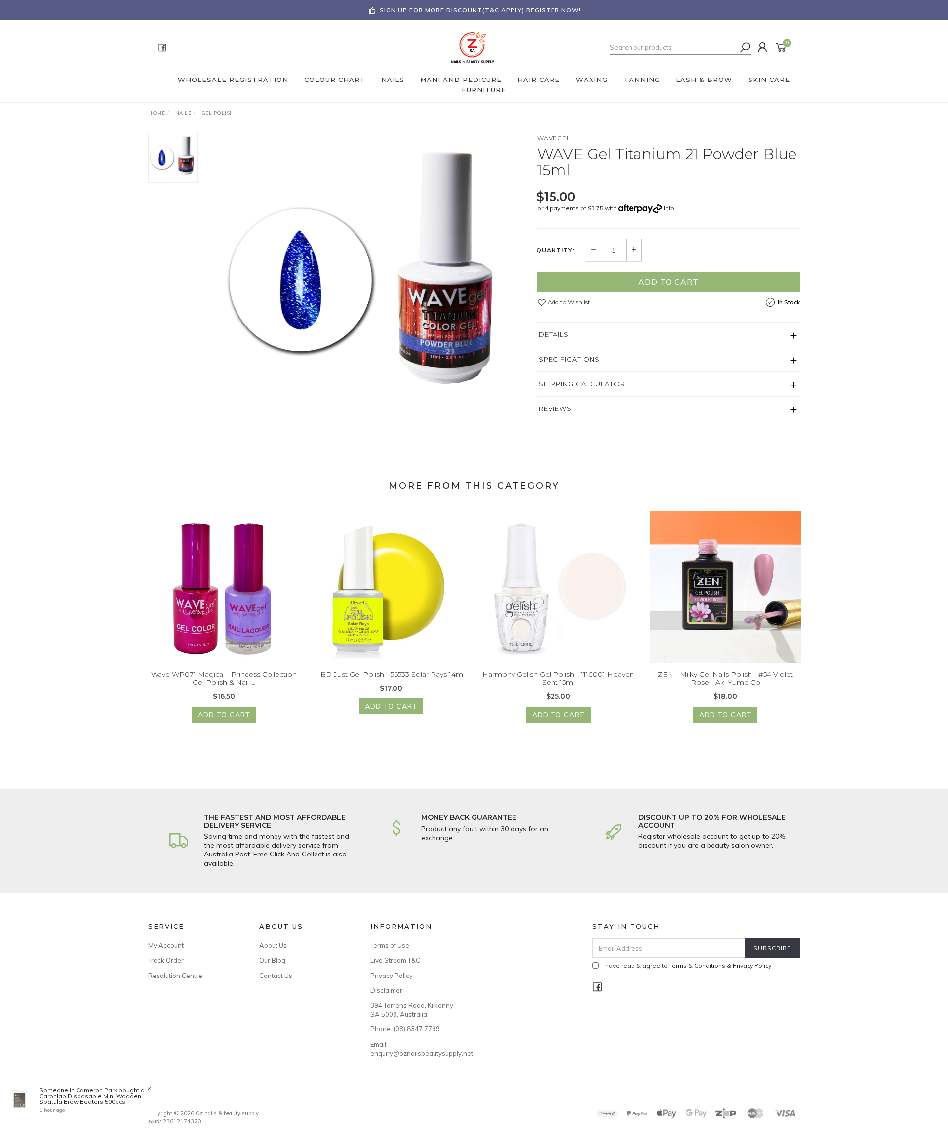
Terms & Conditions (697, 965)
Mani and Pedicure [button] (461, 79)
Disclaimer (386, 990)
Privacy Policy (391, 975)
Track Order (166, 960)
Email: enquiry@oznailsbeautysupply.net (414, 1048)
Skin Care (769, 79)
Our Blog (272, 960)
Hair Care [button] (538, 79)
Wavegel (554, 138)
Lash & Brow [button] (704, 79)
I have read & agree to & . (687, 965)
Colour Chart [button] (334, 79)
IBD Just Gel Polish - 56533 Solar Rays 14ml (391, 674)
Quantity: (555, 250)
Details (554, 334)
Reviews (555, 408)
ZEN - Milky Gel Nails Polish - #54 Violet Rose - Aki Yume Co (725, 678)
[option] (367, 281)
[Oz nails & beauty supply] (473, 46)
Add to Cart (668, 281)
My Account (166, 945)
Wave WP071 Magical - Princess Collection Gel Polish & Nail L (224, 678)
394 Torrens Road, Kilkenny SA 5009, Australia (411, 1009)
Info (669, 208)
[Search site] (745, 47)
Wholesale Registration (233, 79)
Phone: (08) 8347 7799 (405, 1029)
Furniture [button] (484, 90)
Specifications (569, 359)
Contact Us (275, 975)
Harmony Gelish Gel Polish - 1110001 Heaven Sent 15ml (558, 678)
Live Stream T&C (395, 960)
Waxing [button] (592, 79)
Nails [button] (392, 79)
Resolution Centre (175, 975)
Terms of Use (389, 945)
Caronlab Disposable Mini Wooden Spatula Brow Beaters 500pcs (90, 1098)
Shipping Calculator (582, 384)
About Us (273, 945)
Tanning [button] (642, 79)
